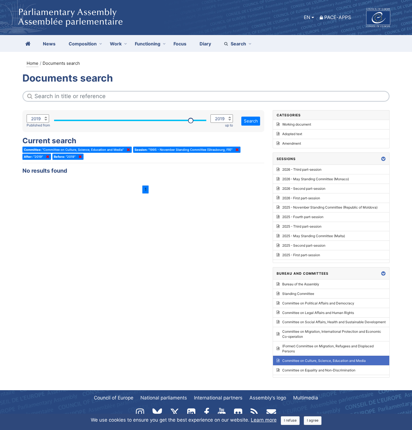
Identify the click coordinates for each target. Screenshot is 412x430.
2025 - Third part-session (301, 226)
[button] (383, 159)
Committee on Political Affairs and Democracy (318, 303)
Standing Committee (298, 294)
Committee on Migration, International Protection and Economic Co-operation (331, 334)
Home (32, 63)
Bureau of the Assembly (300, 284)
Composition (83, 44)
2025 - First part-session (301, 255)
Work (116, 44)
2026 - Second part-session (303, 188)
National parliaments (163, 398)
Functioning (147, 44)
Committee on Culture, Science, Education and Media (324, 361)
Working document (296, 124)
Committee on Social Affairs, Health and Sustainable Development (334, 322)
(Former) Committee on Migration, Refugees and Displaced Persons (328, 348)
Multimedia (305, 398)
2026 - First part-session (301, 198)
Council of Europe (113, 398)
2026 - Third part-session (301, 169)
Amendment (291, 143)
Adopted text (292, 134)
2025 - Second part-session (303, 245)
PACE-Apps (337, 17)
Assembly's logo (267, 398)
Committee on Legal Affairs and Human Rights (318, 313)
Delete (127, 149)
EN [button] (307, 17)
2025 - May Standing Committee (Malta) (313, 236)
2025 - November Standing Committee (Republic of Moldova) (330, 207)
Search (238, 44)
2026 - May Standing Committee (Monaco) (315, 179)
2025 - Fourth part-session (302, 217)
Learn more (264, 420)
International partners (218, 398)
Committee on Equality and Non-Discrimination (318, 370)
